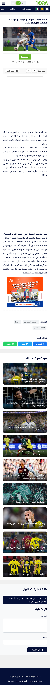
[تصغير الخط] (34, 71)
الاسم (45, 637)
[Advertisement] (25, 101)
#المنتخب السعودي (30, 321)
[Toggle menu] (4, 3)
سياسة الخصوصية (36, 681)
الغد (13, 3)
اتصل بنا (11, 681)
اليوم (18, 3)
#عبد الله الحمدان (39, 327)
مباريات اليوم (26, 9)
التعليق (44, 616)
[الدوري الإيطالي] (37, 9)
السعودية (25, 57)
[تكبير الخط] (28, 71)
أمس (23, 3)
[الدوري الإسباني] (42, 9)
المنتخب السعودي (35, 132)
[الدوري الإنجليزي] (47, 9)
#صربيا (17, 321)
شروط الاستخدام (21, 681)
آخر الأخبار (12, 9)
